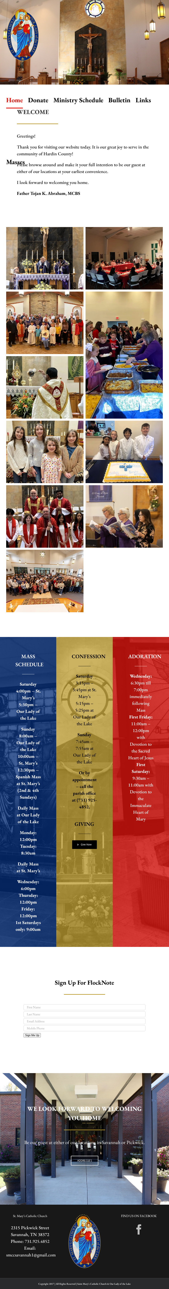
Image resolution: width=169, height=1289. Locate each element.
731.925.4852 (37, 1241)
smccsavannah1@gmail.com (31, 1255)
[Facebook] (139, 1229)
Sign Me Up (32, 1035)
